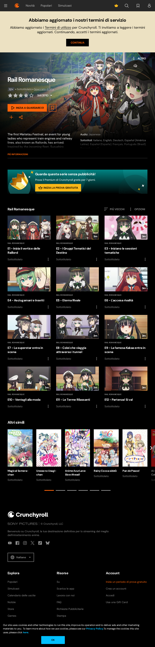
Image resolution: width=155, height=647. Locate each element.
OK (53, 640)
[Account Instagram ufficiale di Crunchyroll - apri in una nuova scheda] (25, 543)
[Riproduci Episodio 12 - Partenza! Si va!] (126, 388)
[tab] (49, 490)
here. (25, 632)
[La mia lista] (138, 5)
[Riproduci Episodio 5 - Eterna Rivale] (77, 288)
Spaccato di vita (44, 89)
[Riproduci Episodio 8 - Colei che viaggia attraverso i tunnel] (77, 338)
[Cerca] (126, 5)
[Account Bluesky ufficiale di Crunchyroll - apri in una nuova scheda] (47, 543)
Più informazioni (18, 154)
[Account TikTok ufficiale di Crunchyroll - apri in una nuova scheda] (40, 543)
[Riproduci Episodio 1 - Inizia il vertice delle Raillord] (29, 239)
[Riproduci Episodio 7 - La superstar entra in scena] (29, 338)
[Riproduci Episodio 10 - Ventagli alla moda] (29, 387)
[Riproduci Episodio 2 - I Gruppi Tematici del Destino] (77, 239)
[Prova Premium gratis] (116, 5)
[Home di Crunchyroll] (28, 514)
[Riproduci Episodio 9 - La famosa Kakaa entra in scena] (126, 338)
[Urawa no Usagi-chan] (48, 455)
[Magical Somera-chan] (20, 455)
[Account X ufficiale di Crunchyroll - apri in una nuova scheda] (32, 543)
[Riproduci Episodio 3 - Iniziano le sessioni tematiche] (126, 239)
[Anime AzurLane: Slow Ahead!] (77, 455)
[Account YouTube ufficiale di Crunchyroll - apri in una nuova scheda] (10, 543)
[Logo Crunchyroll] (17, 5)
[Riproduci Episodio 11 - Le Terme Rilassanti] (77, 388)
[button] (5, 5)
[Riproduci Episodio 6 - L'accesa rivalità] (126, 288)
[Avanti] (151, 460)
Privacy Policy (94, 628)
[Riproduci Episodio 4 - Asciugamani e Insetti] (29, 288)
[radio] (10, 95)
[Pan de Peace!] (134, 453)
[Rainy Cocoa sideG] (106, 453)
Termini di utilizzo (58, 27)
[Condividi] (21, 117)
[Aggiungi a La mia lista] (52, 108)
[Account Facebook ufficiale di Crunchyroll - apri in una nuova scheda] (17, 543)
